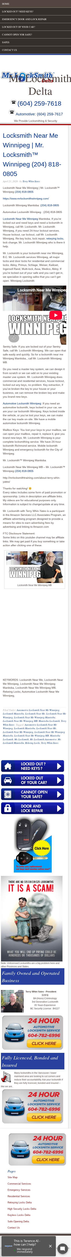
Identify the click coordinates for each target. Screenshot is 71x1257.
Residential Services (19, 1196)
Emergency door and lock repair (24, 19)
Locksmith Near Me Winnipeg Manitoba (34, 717)
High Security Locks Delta (22, 1208)
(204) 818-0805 (24, 191)
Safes (5, 42)
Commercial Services (19, 1183)
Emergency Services (19, 1190)
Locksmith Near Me (35, 713)
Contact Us (9, 50)
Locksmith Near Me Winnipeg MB (20, 721)
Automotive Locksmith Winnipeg (22, 403)
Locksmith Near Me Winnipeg (20, 218)
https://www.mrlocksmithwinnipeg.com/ (26, 198)
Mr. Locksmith (21, 739)
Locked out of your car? (18, 27)
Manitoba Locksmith (49, 721)
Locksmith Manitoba (13, 713)
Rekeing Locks (32, 743)
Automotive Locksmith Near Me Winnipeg (38, 710)
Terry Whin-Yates (31, 181)
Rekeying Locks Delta (20, 1202)
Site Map (12, 1177)
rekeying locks (54, 238)
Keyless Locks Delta (19, 1215)
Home (5, 3)
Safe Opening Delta (18, 1221)
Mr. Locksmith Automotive (43, 739)
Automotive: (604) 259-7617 (39, 114)
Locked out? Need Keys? (17, 11)
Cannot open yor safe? (17, 34)
